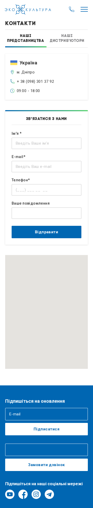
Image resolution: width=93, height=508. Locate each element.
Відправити (46, 232)
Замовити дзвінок (46, 464)
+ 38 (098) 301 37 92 (35, 81)
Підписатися (46, 429)
